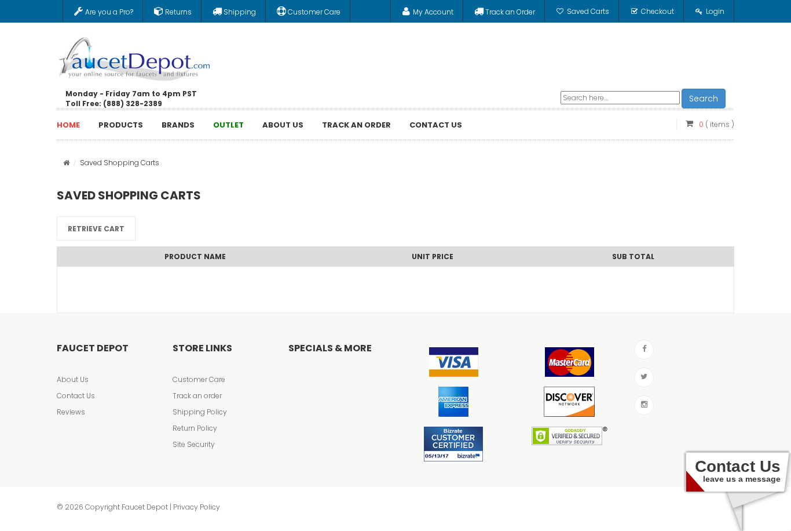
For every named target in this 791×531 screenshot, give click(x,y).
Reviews (71, 412)
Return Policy (195, 428)
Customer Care (199, 379)
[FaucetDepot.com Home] (135, 56)
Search (703, 98)
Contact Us (76, 396)
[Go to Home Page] (66, 162)
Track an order (197, 396)
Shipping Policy (200, 412)
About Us (73, 379)
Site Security (194, 444)
